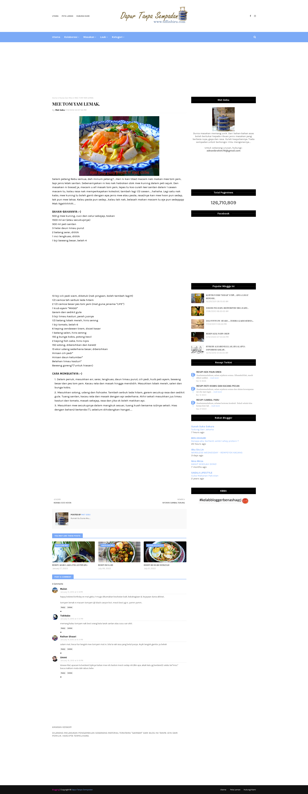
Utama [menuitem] (56, 37)
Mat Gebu (60, 110)
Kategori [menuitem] (117, 37)
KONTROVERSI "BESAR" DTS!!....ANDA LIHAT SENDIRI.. (227, 297)
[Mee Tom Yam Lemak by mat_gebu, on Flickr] (119, 175)
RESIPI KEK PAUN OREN (217, 333)
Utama (55, 16)
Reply (63, 607)
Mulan (63, 588)
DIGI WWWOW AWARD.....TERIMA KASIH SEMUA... (230, 320)
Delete (70, 607)
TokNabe (65, 615)
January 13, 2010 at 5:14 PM (71, 592)
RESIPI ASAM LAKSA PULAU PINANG (69, 565)
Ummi (63, 657)
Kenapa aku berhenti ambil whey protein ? (215, 441)
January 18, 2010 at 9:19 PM (71, 661)
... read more (213, 378)
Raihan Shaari (68, 636)
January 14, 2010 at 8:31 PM (71, 640)
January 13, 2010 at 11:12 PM (71, 619)
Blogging (55, 790)
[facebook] (250, 16)
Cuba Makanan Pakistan (204, 475)
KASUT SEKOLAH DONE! (204, 464)
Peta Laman (67, 16)
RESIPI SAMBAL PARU (207, 400)
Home (54, 98)
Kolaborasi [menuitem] (70, 37)
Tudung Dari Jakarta (202, 429)
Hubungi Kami (83, 16)
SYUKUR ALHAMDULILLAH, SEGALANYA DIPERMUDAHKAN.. (225, 348)
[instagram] (254, 16)
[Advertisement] (154, 69)
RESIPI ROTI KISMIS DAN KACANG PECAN (217, 386)
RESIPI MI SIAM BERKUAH (156, 565)
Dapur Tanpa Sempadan (82, 790)
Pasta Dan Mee (66, 98)
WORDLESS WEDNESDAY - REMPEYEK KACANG (216, 452)
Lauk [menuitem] (103, 37)
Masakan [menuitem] (88, 37)
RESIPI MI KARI (105, 565)
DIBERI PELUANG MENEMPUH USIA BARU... (227, 307)
